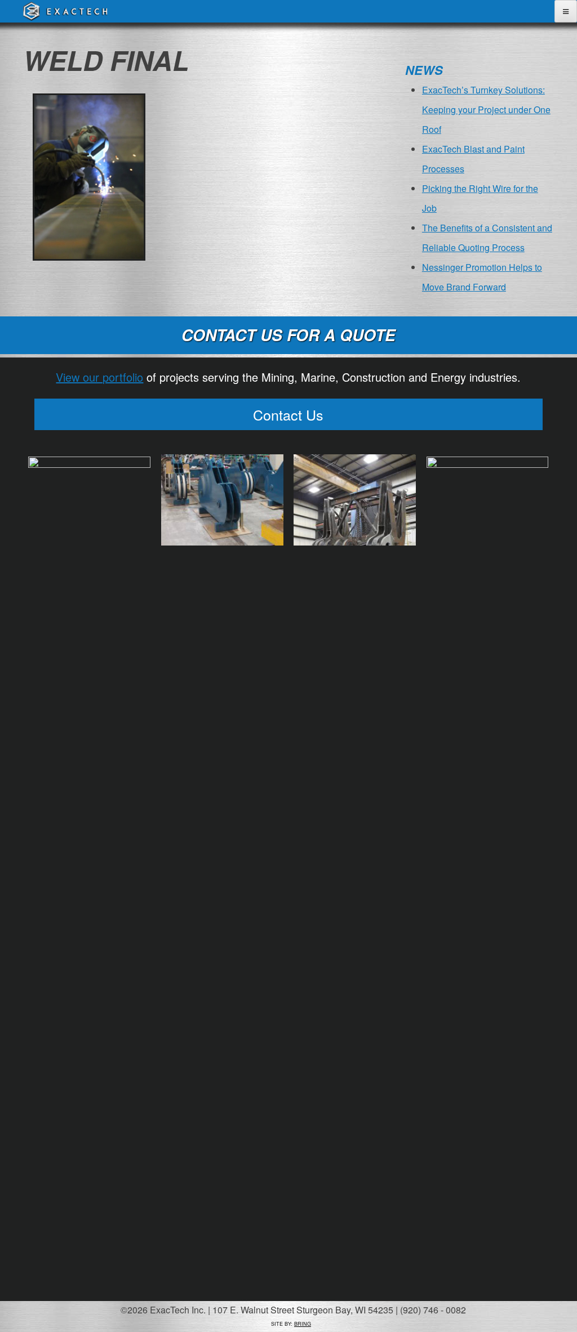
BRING (302, 1323)
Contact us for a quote (288, 335)
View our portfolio (99, 377)
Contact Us (288, 414)
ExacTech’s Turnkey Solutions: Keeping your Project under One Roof (486, 109)
